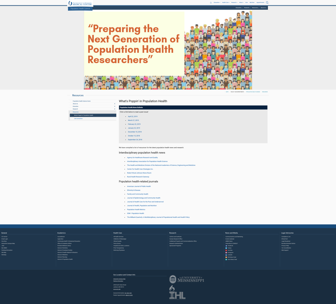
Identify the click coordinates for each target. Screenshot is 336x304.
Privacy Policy (285, 245)
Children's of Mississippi (119, 239)
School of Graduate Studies (64, 250)
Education (216, 2)
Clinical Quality (117, 241)
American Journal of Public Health (139, 186)
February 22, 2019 (134, 124)
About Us (263, 7)
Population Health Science (80, 8)
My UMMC (4, 248)
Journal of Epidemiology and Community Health (143, 198)
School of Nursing (62, 257)
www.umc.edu (116, 289)
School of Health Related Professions (67, 252)
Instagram (230, 252)
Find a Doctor (117, 243)
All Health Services (118, 236)
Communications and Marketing (234, 236)
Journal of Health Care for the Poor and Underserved (145, 202)
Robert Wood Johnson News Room (139, 173)
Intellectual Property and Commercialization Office (183, 241)
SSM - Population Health (135, 213)
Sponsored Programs (175, 245)
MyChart (252, 2)
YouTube (229, 250)
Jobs (2, 245)
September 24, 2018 (135, 140)
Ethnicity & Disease (133, 190)
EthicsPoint (284, 239)
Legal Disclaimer (285, 241)
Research (233, 2)
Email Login (4, 239)
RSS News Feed (231, 257)
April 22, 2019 (132, 116)
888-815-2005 (129, 295)
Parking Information (6, 250)
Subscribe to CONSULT (231, 243)
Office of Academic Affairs (64, 243)
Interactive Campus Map (8, 243)
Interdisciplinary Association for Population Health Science (147, 161)
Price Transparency (118, 248)
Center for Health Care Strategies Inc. (140, 169)
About (241, 2)
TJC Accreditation (286, 248)
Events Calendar (229, 239)
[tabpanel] (168, 47)
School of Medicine (62, 255)
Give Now (4, 241)
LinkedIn (229, 255)
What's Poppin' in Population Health (83, 115)
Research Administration (176, 243)
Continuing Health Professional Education (68, 241)
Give (246, 2)
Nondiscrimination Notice (288, 243)
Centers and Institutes (175, 236)
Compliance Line (285, 236)
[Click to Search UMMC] (267, 2)
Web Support (284, 250)
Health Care (225, 2)
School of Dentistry (62, 248)
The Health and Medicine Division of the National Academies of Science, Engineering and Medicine (161, 165)
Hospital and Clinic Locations (121, 245)
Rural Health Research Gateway (138, 177)
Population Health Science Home (81, 101)
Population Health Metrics (136, 209)
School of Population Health (65, 259)
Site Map (3, 252)
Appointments (260, 2)
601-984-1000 (128, 293)
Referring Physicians (119, 250)
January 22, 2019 (134, 128)
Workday (3, 255)
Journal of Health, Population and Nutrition (142, 205)
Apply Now (60, 239)
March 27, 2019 (133, 120)
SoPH (227, 91)
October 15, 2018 (134, 136)
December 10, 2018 (135, 132)
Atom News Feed (232, 259)
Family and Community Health (137, 194)
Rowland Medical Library (64, 245)
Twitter (229, 248)
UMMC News (228, 241)
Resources (255, 7)
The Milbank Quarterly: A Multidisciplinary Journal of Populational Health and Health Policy (158, 217)
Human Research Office (175, 239)
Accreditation (61, 236)
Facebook (230, 245)
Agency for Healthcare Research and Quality (142, 157)
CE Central (4, 236)
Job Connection (78, 118)
